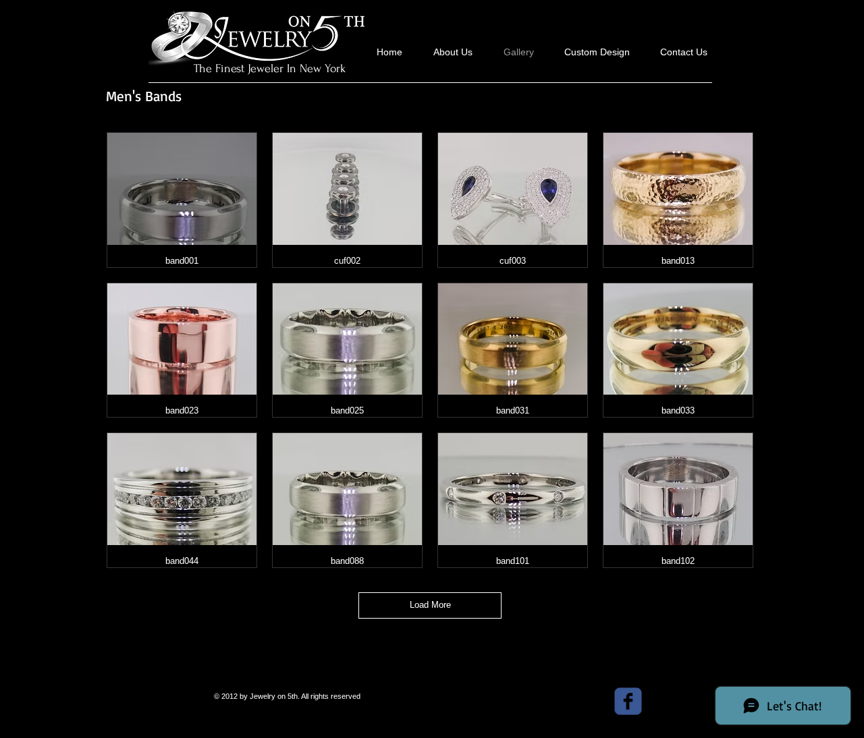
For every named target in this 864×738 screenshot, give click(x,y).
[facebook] (628, 701)
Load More (430, 605)
